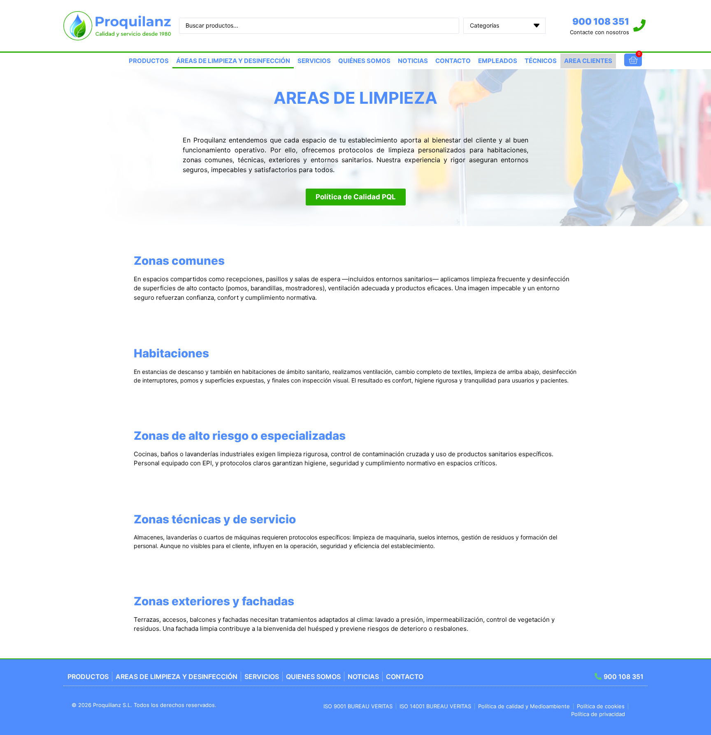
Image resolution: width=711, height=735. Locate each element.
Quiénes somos (364, 61)
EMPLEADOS (497, 61)
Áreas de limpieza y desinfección (233, 61)
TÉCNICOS (541, 61)
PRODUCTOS (149, 61)
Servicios (314, 61)
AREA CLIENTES (588, 61)
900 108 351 (600, 21)
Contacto (453, 61)
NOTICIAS (413, 61)
